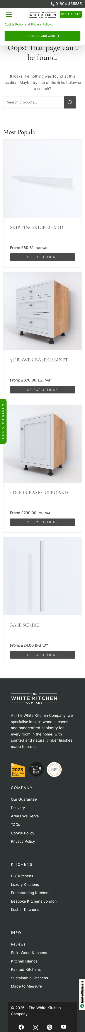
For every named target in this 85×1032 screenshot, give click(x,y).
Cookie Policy (14, 24)
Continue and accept (43, 35)
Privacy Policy (41, 24)
